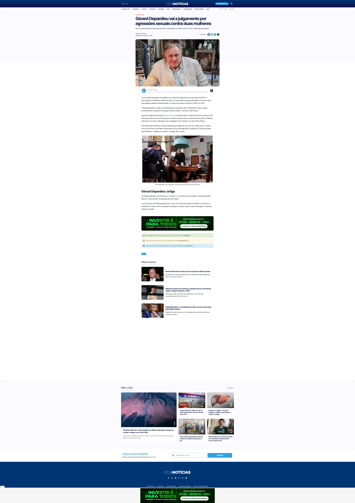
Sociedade (161, 9)
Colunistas (135, 9)
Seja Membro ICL (222, 3)
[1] (149, 409)
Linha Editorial (171, 486)
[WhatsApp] (212, 34)
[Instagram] (220, 9)
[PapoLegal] (208, 34)
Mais (208, 9)
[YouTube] (225, 9)
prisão (143, 253)
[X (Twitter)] (227, 9)
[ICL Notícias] (177, 3)
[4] (191, 426)
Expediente (160, 486)
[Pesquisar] (231, 3)
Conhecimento (187, 9)
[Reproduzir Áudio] (144, 91)
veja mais (230, 388)
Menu (126, 3)
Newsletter (150, 486)
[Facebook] (222, 9)
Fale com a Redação (184, 486)
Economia (152, 9)
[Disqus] (177, 348)
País (168, 9)
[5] (220, 426)
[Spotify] (232, 9)
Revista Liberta (199, 9)
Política (144, 9)
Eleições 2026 (125, 9)
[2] (191, 400)
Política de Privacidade (200, 486)
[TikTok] (230, 9)
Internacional (176, 9)
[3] (220, 400)
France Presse (169, 115)
